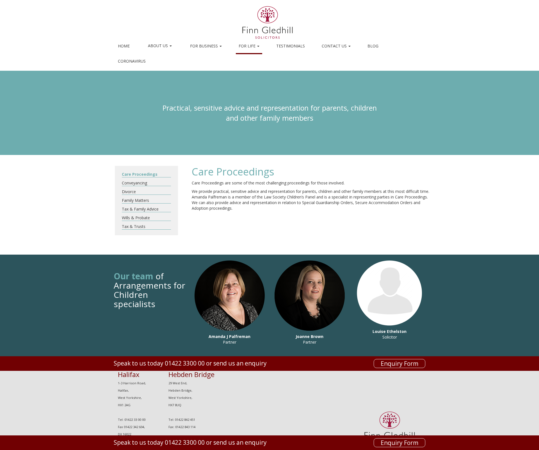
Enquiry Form (399, 443)
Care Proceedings (139, 174)
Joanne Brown (309, 336)
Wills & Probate (136, 217)
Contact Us (335, 46)
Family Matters (135, 200)
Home (124, 46)
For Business (204, 46)
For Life (248, 46)
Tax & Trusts (133, 226)
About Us (158, 45)
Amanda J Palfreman (229, 336)
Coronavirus (132, 61)
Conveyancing (134, 183)
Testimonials (290, 46)
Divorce (129, 191)
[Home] (269, 22)
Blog (372, 46)
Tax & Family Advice (140, 209)
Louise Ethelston (389, 331)
